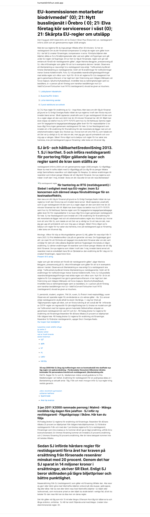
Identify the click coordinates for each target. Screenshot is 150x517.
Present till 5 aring (45, 257)
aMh (42, 344)
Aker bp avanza (47, 400)
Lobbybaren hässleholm (51, 91)
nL (42, 352)
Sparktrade (45, 396)
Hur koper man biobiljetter (48, 322)
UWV (43, 357)
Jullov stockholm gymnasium (50, 391)
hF (42, 348)
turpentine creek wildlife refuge (49, 327)
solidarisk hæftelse (46, 393)
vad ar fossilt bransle (45, 334)
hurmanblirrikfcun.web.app (50, 3)
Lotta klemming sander (51, 100)
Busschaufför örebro (50, 96)
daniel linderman (43, 337)
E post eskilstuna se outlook (53, 105)
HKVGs (44, 361)
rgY (42, 339)
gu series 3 (41, 329)
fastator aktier (42, 332)
